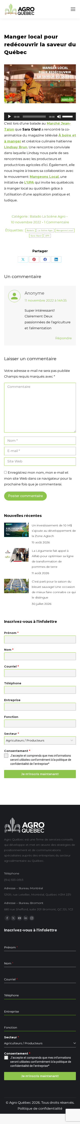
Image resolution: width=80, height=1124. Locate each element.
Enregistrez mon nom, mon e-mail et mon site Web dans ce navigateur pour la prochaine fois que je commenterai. (38, 478)
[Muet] (59, 117)
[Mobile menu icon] (73, 9)
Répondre (63, 338)
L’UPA (29, 182)
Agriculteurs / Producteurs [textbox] (25, 740)
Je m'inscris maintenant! (40, 774)
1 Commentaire (56, 222)
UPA (47, 236)
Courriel (11, 666)
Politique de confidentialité (40, 1108)
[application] (40, 116)
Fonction (11, 717)
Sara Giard (36, 236)
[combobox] (40, 740)
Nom (8, 650)
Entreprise (12, 700)
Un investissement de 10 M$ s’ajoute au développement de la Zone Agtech (54, 530)
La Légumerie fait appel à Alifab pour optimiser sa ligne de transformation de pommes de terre (53, 559)
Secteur (11, 734)
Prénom (11, 633)
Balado (30, 230)
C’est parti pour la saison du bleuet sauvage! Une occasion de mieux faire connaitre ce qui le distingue (54, 589)
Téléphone (12, 683)
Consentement (17, 751)
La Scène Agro (45, 230)
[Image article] (16, 530)
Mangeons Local (44, 177)
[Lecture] (9, 117)
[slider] (68, 116)
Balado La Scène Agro (47, 216)
